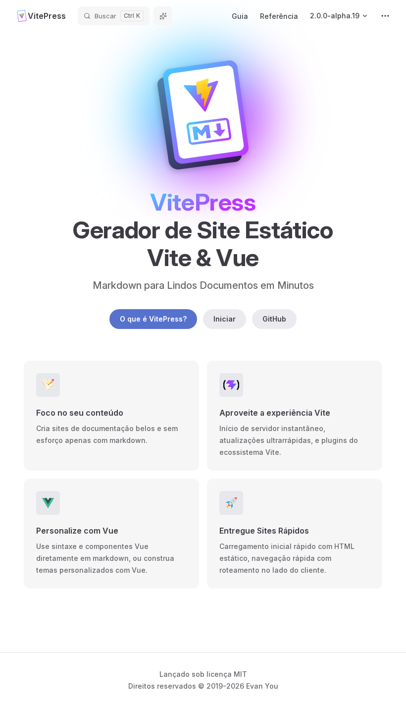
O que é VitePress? (153, 319)
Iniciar (224, 319)
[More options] (385, 16)
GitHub (274, 319)
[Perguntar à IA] (162, 15)
